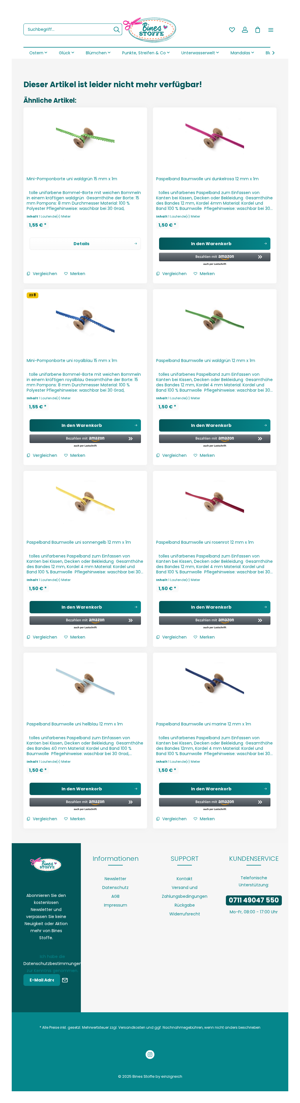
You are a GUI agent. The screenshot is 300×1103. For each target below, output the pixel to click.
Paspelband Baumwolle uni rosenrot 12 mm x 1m (205, 542)
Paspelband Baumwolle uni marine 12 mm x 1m (203, 724)
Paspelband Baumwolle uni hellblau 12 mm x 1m (75, 724)
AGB (115, 896)
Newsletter (115, 879)
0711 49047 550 (254, 900)
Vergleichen (44, 274)
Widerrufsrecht (184, 914)
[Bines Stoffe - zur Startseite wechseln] (150, 29)
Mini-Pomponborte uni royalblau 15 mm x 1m (72, 360)
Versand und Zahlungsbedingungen (184, 892)
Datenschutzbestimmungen (52, 963)
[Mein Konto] (245, 29)
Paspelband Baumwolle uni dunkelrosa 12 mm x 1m (207, 179)
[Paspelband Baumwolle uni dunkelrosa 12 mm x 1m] (214, 140)
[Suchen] (116, 29)
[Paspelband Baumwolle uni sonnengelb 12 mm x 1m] (85, 503)
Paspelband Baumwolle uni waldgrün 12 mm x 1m (205, 360)
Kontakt (184, 879)
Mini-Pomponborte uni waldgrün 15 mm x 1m (72, 179)
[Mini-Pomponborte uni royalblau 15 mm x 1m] (85, 321)
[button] (214, 259)
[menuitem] (72, 29)
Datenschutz (115, 887)
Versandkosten (131, 1027)
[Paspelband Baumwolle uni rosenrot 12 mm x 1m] (214, 503)
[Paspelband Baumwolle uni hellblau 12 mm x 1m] (85, 685)
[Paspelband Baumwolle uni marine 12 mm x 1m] (214, 685)
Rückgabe (185, 905)
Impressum (115, 905)
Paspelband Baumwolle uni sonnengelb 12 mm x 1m (79, 542)
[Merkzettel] (232, 29)
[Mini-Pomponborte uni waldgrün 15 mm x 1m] (85, 140)
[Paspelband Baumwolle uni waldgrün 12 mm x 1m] (214, 321)
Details (81, 244)
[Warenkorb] (258, 29)
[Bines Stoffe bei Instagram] (150, 1055)
